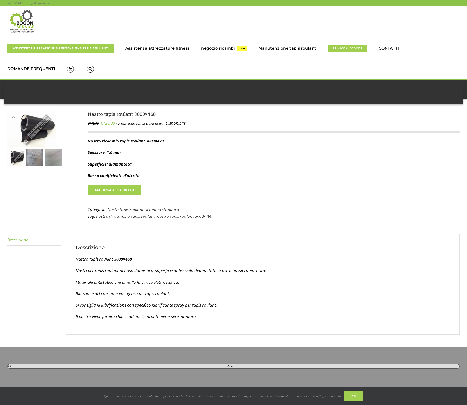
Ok (353, 396)
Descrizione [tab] (17, 240)
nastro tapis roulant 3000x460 (184, 216)
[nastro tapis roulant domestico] (43, 129)
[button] (90, 68)
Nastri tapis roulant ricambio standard (143, 209)
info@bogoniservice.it (43, 3)
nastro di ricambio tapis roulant (125, 216)
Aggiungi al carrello (114, 190)
